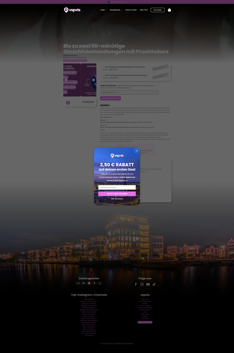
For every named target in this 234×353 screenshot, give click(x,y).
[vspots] (72, 8)
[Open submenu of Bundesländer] (121, 10)
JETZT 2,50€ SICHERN (117, 194)
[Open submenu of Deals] (106, 10)
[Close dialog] (137, 150)
